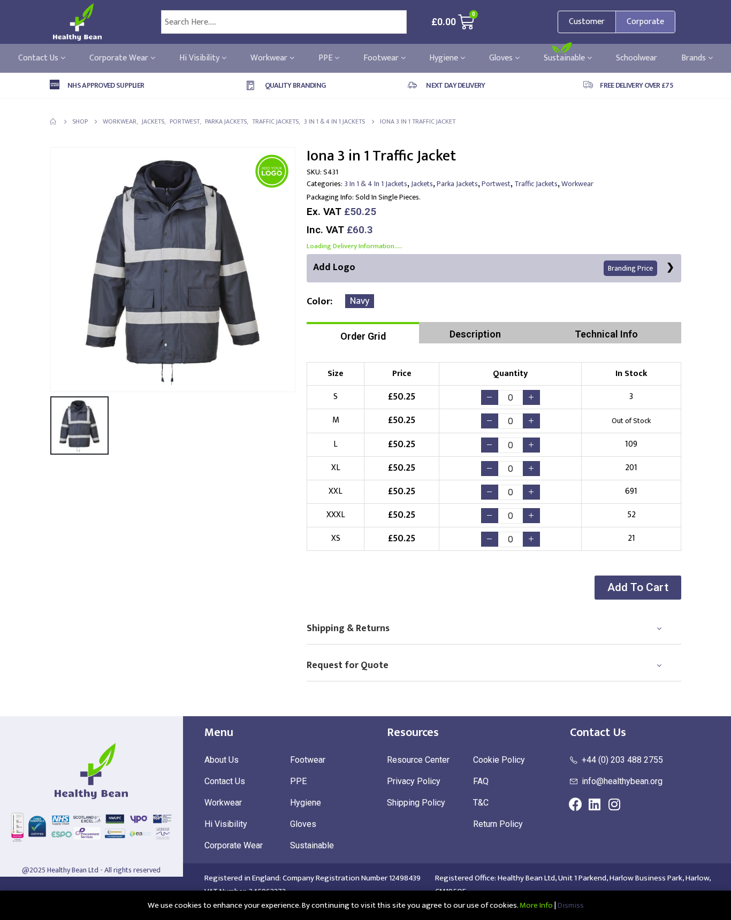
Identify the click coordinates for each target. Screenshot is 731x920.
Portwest (496, 184)
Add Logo (483, 267)
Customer (587, 21)
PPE (326, 58)
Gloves (502, 58)
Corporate (645, 21)
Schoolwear (636, 58)
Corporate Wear (119, 58)
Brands (694, 58)
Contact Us (39, 58)
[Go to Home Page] (53, 121)
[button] (638, 588)
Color (318, 302)
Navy (359, 301)
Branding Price (630, 268)
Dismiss (571, 905)
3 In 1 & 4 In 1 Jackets (376, 184)
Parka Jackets (457, 184)
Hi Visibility (200, 58)
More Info (536, 905)
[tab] (363, 332)
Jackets (422, 184)
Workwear (270, 58)
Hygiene (444, 58)
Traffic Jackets (536, 184)
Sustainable (565, 58)
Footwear (382, 58)
